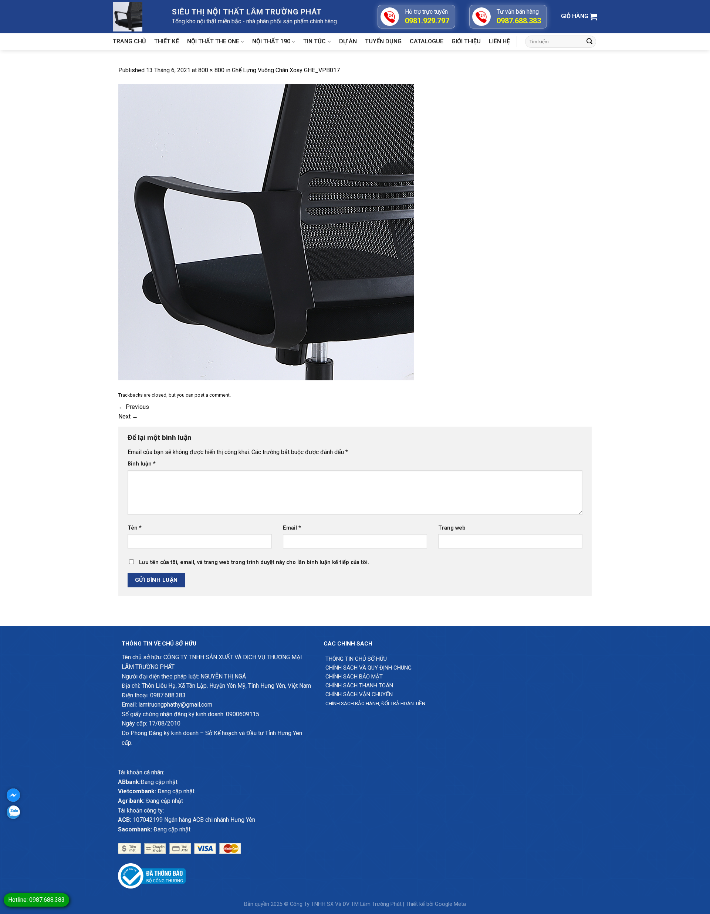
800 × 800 (211, 70)
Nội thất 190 (271, 41)
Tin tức (314, 41)
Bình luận (142, 464)
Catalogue (426, 41)
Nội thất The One (213, 41)
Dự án (348, 41)
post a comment (212, 395)
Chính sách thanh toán (359, 685)
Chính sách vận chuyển (359, 694)
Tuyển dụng (383, 41)
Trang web (452, 528)
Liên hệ (499, 41)
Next (128, 416)
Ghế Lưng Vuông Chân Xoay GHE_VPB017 (286, 70)
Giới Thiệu (466, 41)
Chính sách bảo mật (354, 676)
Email (292, 528)
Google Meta (450, 904)
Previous (133, 406)
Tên (135, 528)
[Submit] (589, 42)
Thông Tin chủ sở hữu (356, 659)
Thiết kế (166, 41)
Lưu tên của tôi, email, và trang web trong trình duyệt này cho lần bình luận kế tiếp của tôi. (254, 562)
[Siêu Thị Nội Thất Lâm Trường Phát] (137, 16)
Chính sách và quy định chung (368, 667)
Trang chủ (129, 41)
